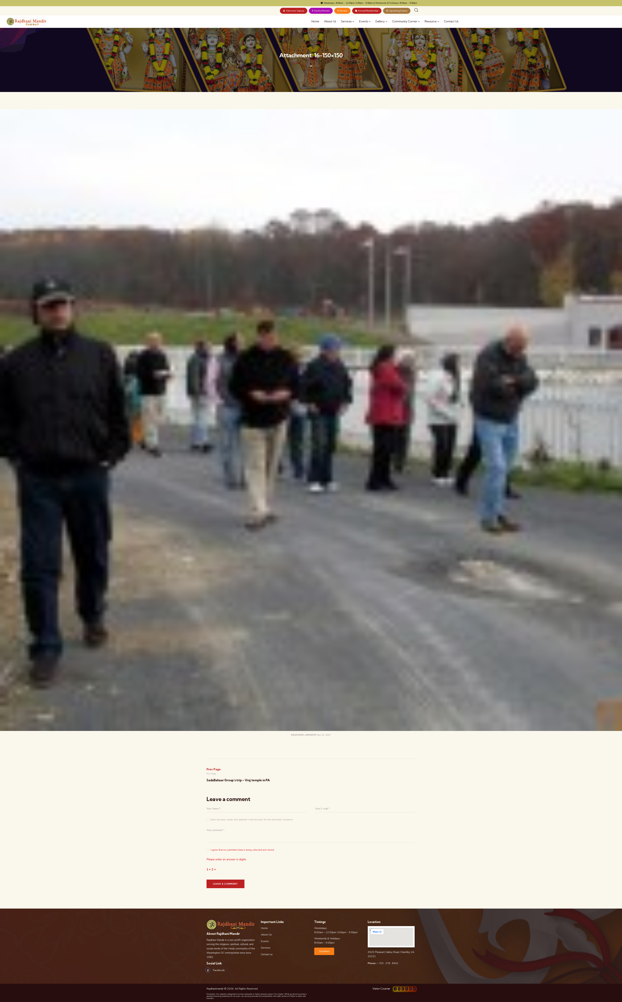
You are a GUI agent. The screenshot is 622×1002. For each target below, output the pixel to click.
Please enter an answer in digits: (226, 859)
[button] (324, 951)
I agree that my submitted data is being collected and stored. (242, 849)
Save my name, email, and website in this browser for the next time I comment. (252, 819)
